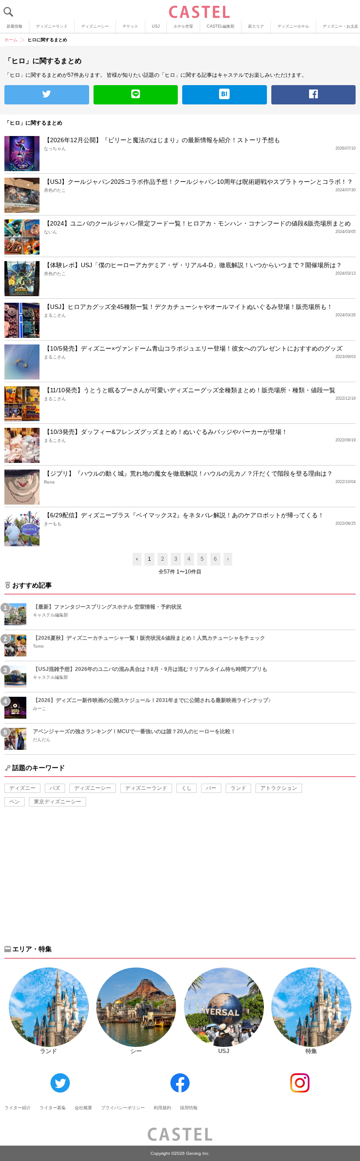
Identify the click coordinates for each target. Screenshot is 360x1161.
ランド (238, 788)
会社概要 (83, 1107)
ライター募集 (53, 1107)
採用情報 (189, 1107)
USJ (156, 26)
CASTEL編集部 (220, 26)
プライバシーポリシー (123, 1107)
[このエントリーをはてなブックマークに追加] (224, 94)
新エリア (256, 26)
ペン (14, 802)
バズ (55, 788)
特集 (311, 1051)
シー (136, 1051)
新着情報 (14, 26)
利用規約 (162, 1107)
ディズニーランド (52, 26)
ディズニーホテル (293, 26)
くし (186, 788)
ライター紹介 (17, 1107)
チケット (130, 26)
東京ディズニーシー (57, 802)
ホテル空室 (183, 26)
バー (211, 788)
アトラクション (278, 788)
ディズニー (22, 788)
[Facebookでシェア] (313, 94)
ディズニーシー (95, 26)
